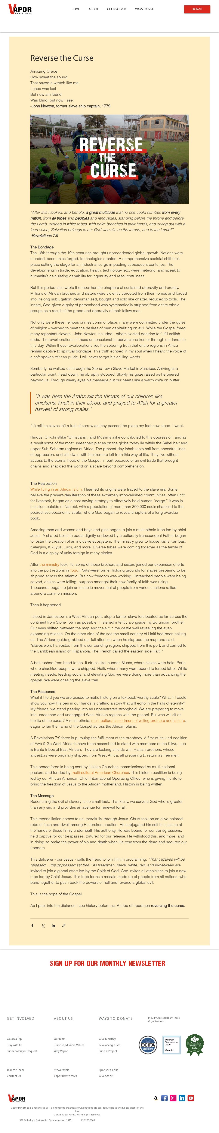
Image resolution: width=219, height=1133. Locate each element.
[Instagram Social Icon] (173, 1098)
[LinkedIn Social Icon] (182, 1098)
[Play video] (109, 159)
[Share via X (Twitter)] (43, 926)
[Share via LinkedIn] (53, 926)
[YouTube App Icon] (191, 1098)
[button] (93, 9)
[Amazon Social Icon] (155, 1098)
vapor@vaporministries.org (52, 1116)
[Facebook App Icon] (164, 1098)
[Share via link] (64, 926)
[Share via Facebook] (32, 926)
